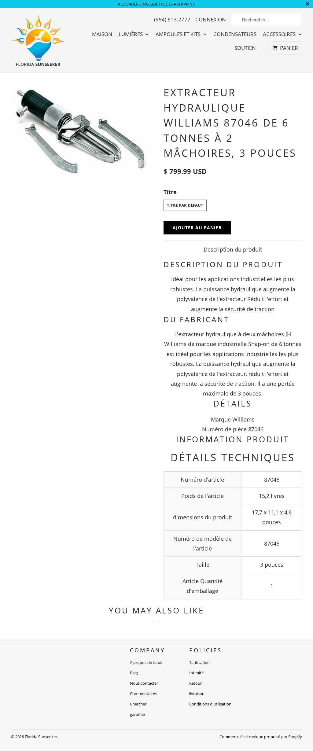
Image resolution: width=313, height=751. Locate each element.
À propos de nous (146, 662)
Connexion (210, 19)
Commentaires (143, 693)
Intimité (196, 673)
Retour (195, 683)
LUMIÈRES (131, 34)
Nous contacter (144, 683)
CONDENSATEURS (234, 34)
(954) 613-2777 (172, 19)
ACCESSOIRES (280, 34)
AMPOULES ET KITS (179, 34)
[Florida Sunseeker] (38, 40)
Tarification (199, 662)
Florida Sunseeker (41, 736)
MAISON (102, 34)
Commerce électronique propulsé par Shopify (260, 736)
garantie (137, 714)
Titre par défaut (185, 205)
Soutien (245, 48)
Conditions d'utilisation (210, 704)
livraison (196, 693)
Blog (134, 673)
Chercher (138, 704)
